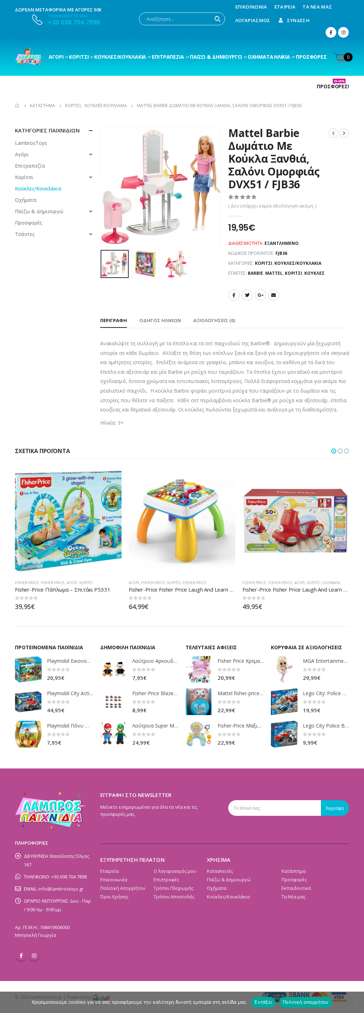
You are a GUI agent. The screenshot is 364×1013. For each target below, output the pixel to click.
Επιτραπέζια (168, 56)
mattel (274, 273)
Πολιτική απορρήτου (306, 1002)
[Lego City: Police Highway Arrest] (284, 701)
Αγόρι (56, 56)
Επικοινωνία (251, 7)
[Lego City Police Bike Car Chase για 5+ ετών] (284, 734)
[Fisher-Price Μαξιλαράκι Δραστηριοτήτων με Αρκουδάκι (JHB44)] (199, 734)
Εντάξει (263, 1002)
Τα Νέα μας (317, 7)
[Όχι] (355, 1002)
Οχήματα (260, 56)
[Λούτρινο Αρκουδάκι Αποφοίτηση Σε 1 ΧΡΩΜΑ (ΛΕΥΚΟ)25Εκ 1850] (113, 669)
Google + (260, 295)
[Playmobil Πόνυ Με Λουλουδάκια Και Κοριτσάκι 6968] (28, 734)
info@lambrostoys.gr (61, 889)
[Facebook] (331, 32)
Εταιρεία (285, 7)
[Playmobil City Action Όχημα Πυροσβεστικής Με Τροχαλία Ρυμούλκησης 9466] (28, 701)
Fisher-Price (27, 582)
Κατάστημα (294, 871)
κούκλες (314, 273)
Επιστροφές (166, 879)
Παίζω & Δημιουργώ (216, 56)
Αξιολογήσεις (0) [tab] (214, 320)
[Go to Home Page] (17, 105)
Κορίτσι (79, 56)
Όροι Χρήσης (114, 896)
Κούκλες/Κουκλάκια (120, 56)
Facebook (234, 295)
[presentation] (102, 187)
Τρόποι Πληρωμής (173, 888)
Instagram (34, 955)
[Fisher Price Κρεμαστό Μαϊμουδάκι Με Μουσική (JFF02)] (199, 669)
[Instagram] (343, 32)
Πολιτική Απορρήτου (122, 888)
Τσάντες (25, 234)
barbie (255, 273)
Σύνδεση (298, 20)
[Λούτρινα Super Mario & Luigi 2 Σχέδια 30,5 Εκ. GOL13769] (113, 734)
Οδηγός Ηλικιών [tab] (160, 320)
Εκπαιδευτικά (296, 888)
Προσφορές (311, 56)
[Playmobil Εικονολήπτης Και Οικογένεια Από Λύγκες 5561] (28, 669)
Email (273, 295)
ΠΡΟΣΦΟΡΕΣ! (333, 86)
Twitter (247, 295)
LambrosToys (31, 143)
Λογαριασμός (253, 20)
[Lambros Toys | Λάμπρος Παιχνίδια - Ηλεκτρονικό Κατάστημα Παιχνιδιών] (29, 56)
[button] (334, 451)
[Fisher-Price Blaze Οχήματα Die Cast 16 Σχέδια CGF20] (113, 701)
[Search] (217, 19)
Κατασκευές (220, 871)
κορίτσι (293, 273)
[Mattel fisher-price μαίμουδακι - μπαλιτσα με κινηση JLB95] (199, 701)
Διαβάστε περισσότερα (109, 479)
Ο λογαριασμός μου (175, 871)
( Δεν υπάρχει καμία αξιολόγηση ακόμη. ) (272, 206)
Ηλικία (282, 56)
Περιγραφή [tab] (113, 320)
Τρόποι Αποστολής (174, 896)
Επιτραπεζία (30, 165)
